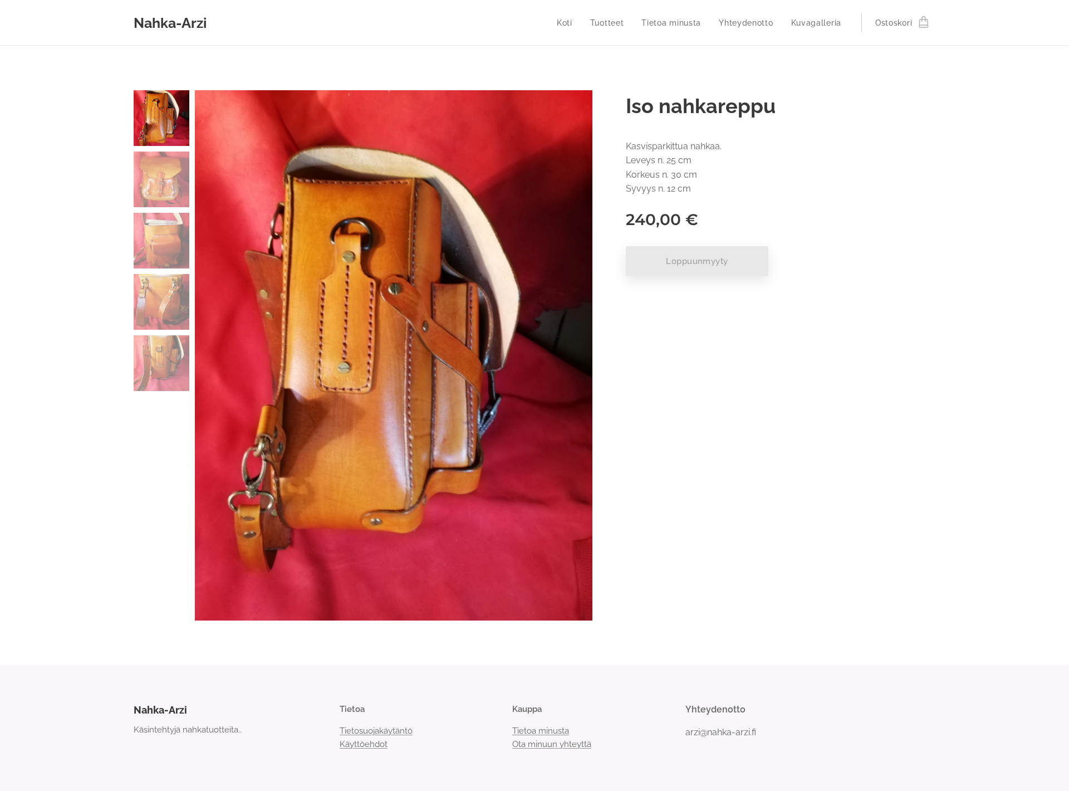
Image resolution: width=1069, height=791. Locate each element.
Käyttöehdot (364, 744)
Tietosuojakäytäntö (376, 731)
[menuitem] (567, 23)
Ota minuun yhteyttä (551, 744)
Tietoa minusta (540, 731)
